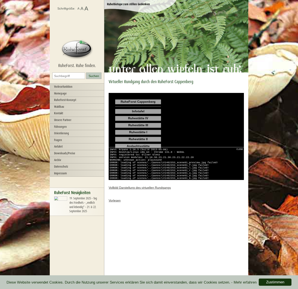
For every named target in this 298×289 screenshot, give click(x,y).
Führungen (60, 127)
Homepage (60, 93)
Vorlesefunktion (63, 87)
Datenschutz (61, 166)
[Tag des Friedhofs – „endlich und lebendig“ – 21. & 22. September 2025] (60, 208)
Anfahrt (58, 146)
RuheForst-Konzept (65, 100)
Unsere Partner (62, 120)
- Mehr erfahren (244, 282)
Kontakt (58, 113)
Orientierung (61, 133)
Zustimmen (275, 282)
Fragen (58, 140)
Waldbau (59, 107)
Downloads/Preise (64, 153)
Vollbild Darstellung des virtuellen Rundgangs (140, 187)
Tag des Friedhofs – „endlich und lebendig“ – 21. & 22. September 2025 (83, 204)
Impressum (60, 173)
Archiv (57, 160)
